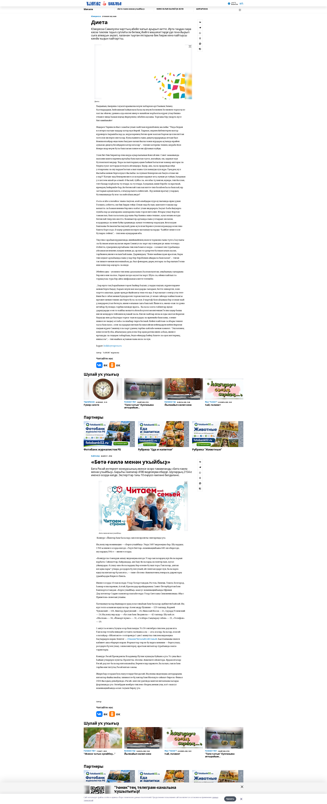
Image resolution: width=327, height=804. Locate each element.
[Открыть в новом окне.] (102, 365)
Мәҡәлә (88, 9)
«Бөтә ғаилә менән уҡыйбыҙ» (131, 9)
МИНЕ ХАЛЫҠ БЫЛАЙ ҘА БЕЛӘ (170, 9)
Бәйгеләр (95, 456)
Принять (230, 799)
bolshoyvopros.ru (112, 345)
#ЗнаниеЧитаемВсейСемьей (142, 638)
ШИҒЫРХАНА (202, 9)
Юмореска (96, 16)
